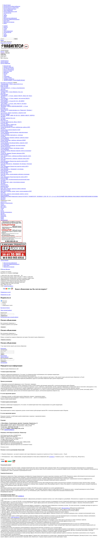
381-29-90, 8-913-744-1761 (4, 120)
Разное (2, 217)
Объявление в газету (6, 292)
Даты (4, 75)
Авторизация (4, 362)
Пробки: (3, 52)
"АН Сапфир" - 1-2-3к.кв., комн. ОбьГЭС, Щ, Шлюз (13, 103)
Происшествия (7, 65)
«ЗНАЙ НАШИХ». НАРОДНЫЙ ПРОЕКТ (14, 80)
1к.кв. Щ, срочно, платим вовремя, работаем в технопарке (15, 174)
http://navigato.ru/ (66, 508)
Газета (14, 9)
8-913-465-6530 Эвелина (7, 125)
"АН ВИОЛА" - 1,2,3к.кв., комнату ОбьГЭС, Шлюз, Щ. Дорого (16, 95)
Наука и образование (8, 69)
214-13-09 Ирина (5, 133)
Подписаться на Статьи (9, 7)
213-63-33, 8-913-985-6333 (4, 108)
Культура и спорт (7, 71)
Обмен (2, 218)
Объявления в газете (7, 305)
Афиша (5, 15)
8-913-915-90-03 (4, 154)
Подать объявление (8, 9)
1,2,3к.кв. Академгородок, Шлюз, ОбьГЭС (11, 122)
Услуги (2, 204)
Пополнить (3, 348)
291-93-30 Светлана (5, 146)
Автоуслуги (3, 201)
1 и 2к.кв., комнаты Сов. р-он (8, 118)
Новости (18, 6)
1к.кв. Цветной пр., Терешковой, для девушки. (12, 169)
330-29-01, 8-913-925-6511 (4, 184)
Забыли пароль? (4, 357)
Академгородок (7, 12)
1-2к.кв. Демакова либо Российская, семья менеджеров (14, 132)
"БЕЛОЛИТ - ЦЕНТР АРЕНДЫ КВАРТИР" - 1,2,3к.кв (14, 106)
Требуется (3, 205)
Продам (2, 213)
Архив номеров (4, 62)
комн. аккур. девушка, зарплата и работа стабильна (13, 188)
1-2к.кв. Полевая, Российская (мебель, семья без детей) (14, 142)
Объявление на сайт (6, 294)
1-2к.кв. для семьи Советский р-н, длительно (12, 135)
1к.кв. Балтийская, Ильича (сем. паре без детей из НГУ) (14, 161)
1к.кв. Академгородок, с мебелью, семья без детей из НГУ (15, 158)
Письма (5, 73)
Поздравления (4, 220)
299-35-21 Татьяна (5, 105)
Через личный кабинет (6, 310)
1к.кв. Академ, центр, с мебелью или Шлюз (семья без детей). (16, 156)
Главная (9, 5)
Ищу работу (4, 207)
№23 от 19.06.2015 (7, 82)
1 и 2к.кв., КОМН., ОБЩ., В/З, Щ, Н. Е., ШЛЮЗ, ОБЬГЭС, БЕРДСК (17, 115)
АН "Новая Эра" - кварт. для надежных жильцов (13, 182)
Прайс (5, 16)
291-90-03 (3, 152)
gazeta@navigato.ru (8, 286)
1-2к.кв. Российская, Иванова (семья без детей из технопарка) (16, 150)
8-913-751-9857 (4, 99)
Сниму (2, 208)
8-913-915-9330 (4, 141)
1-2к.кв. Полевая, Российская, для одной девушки (13, 145)
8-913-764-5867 (4, 123)
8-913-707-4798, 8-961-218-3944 (4, 86)
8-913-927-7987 (4, 173)
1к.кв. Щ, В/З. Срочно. (6, 171)
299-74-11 (3, 97)
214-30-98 (3, 136)
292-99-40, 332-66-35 (3, 198)
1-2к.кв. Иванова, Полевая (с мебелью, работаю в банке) (14, 137)
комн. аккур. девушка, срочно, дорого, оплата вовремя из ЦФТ (16, 191)
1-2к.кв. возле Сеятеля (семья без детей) (10, 129)
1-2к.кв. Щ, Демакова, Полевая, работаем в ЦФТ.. (13, 153)
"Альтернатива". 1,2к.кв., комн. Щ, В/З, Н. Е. (12, 84)
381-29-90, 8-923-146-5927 (4, 94)
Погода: (2, 51)
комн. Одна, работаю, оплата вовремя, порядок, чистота (14, 193)
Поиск (5, 5)
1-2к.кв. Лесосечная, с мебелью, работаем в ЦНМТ (13, 140)
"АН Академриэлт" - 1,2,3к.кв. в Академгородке (13, 88)
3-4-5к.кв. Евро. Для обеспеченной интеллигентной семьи (15, 179)
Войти (5, 23)
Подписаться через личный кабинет (9, 317)
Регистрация (4, 355)
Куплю (2, 210)
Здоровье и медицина (8, 78)
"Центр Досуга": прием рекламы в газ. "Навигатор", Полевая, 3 (16, 110)
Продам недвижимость (6, 212)
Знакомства (3, 216)
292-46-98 (3, 180)
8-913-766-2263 (4, 187)
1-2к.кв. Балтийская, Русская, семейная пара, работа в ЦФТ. (15, 127)
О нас (4, 14)
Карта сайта (6, 20)
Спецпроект (6, 76)
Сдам (2, 209)
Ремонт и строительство (7, 203)
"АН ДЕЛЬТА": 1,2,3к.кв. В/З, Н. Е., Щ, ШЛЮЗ (12, 101)
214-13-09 (3, 157)
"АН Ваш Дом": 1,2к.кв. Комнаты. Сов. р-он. (12, 91)
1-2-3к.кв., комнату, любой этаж (8, 124)
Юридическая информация (10, 18)
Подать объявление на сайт (10, 11)
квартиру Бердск (5, 186)
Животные (6, 72)
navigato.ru (51, 456)
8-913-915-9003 (4, 131)
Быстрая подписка (5, 307)
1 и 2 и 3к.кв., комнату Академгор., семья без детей (13, 112)
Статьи (17, 7)
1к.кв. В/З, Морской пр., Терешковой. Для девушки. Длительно (16, 163)
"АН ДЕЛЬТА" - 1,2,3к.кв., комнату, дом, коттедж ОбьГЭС (15, 98)
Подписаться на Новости (9, 6)
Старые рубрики (7, 77)
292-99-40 (3, 111)
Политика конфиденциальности (11, 19)
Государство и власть (8, 68)
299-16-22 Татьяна (5, 114)
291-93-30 (3, 128)
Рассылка (4, 301)
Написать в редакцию (8, 22)
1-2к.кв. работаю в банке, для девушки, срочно (12, 148)
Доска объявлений (8, 10)
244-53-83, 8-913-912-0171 (4, 90)
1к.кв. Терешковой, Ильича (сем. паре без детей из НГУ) (14, 166)
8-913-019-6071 (4, 102)
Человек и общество (8, 67)
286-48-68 (3, 116)
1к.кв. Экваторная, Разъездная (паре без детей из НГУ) (14, 176)
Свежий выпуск (5, 60)
